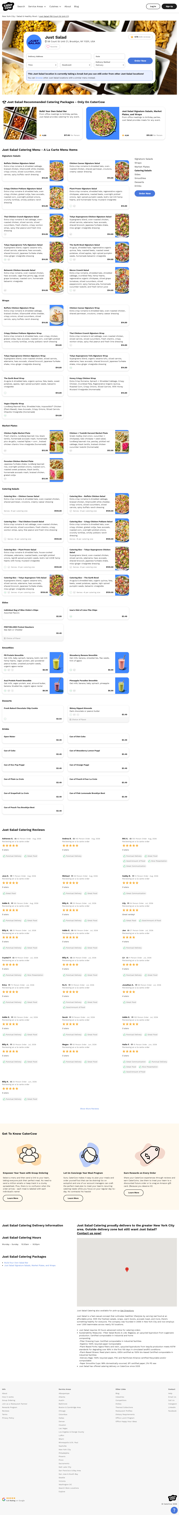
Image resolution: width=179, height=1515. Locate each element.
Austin (61, 1400)
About (67, 6)
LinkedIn (172, 1407)
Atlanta (62, 1397)
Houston (62, 1425)
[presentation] (58, 56)
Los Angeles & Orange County (71, 1432)
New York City (8, 16)
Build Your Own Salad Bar (16, 1263)
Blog (76, 6)
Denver (62, 1421)
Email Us (172, 1397)
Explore (62, 1492)
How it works (8, 1397)
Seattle (62, 1478)
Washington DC (65, 1485)
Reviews (5, 1411)
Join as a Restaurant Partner (14, 1404)
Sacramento (64, 1463)
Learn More (12, 1198)
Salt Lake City (65, 1467)
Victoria (62, 1481)
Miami (61, 1439)
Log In (153, 6)
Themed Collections (124, 1407)
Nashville (63, 1446)
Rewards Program (9, 1407)
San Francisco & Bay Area (70, 1471)
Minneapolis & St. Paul (68, 1442)
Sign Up (169, 6)
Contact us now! (89, 1233)
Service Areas (37, 6)
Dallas (61, 1418)
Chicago (62, 1411)
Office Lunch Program (125, 1418)
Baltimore (63, 1404)
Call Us (171, 1400)
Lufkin (61, 1435)
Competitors (121, 1400)
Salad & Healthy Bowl (27, 16)
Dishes (118, 1404)
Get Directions (127, 1310)
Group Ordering (8, 1400)
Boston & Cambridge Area (70, 1407)
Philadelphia (64, 1453)
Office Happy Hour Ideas (126, 1421)
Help (170, 1393)
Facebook (172, 1411)
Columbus (63, 1414)
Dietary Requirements (125, 1414)
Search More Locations (69, 1488)
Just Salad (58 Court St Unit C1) (54, 16)
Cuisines (55, 6)
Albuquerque (64, 1393)
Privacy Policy (8, 1418)
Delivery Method (103, 62)
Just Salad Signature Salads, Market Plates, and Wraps (30, 1265)
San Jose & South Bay (68, 1474)
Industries (120, 1397)
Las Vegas (63, 1428)
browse (39, 78)
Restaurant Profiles (124, 1411)
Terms (4, 1414)
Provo (61, 1460)
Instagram (172, 1404)
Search (21, 6)
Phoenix (62, 1456)
